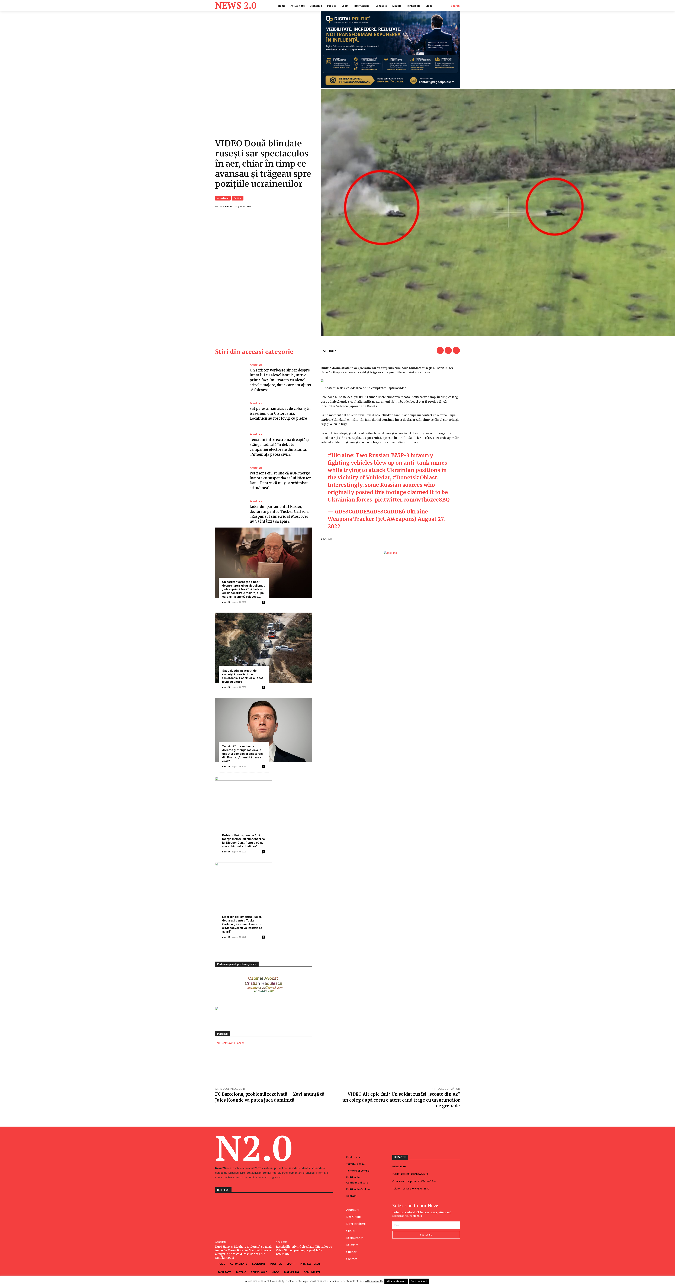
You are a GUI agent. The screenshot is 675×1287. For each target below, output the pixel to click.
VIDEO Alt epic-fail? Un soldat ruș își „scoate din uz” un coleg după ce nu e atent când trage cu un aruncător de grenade (401, 1100)
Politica (237, 198)
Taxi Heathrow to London (230, 1043)
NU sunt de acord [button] (396, 1281)
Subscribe (426, 1234)
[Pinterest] (456, 350)
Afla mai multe (374, 1281)
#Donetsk (406, 477)
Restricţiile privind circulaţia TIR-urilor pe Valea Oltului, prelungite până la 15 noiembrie (304, 1250)
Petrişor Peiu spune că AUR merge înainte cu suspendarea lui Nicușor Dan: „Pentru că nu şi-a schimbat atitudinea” (243, 840)
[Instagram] (402, 1250)
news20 (227, 206)
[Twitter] (448, 350)
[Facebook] (440, 350)
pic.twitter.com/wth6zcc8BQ (412, 499)
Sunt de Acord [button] (419, 1281)
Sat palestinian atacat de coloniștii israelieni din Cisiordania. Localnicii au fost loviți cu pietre (280, 413)
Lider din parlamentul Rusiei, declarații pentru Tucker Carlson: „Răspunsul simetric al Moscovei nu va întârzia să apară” (242, 924)
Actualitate (223, 198)
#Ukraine (340, 455)
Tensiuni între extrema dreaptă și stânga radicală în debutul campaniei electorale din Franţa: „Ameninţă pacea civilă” (242, 754)
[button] (455, 5)
